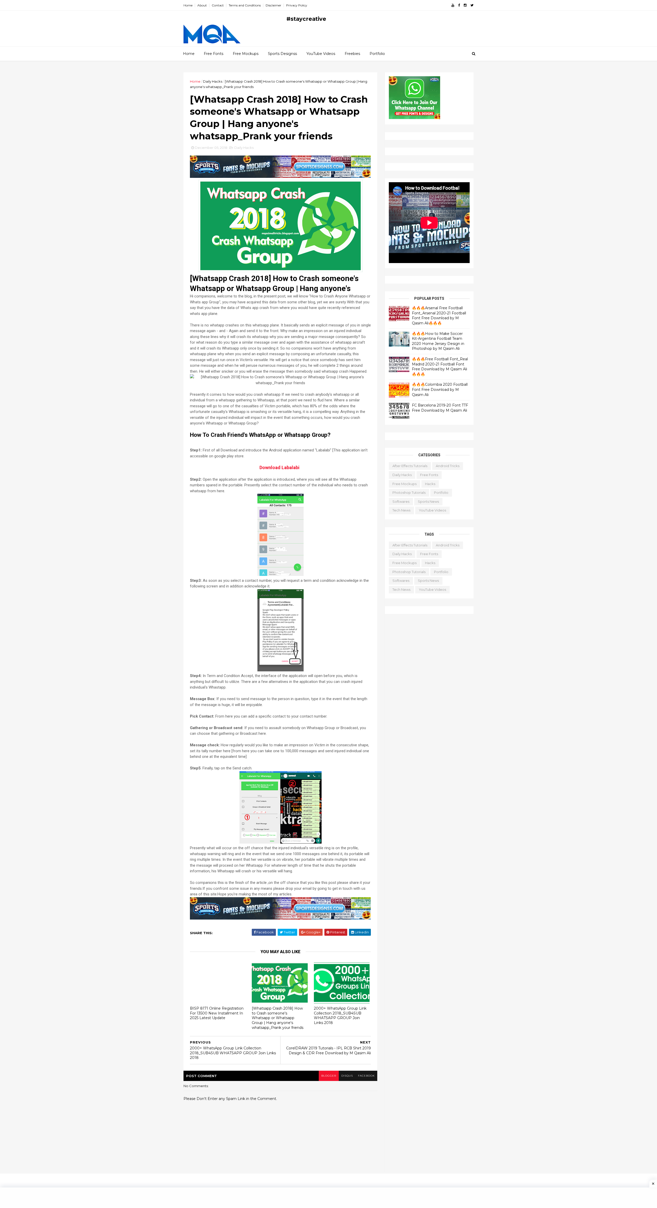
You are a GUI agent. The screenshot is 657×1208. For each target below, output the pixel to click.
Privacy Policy (296, 5)
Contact (218, 5)
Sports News (428, 501)
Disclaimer (273, 5)
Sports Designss (282, 53)
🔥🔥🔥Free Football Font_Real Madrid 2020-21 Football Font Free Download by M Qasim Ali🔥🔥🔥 (440, 366)
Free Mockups (245, 53)
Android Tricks (447, 466)
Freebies (352, 53)
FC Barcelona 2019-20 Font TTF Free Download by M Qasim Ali (440, 408)
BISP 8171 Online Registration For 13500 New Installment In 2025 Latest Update (217, 1013)
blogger (328, 1075)
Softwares (400, 501)
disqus (347, 1075)
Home (187, 5)
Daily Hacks (212, 81)
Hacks (430, 484)
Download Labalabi (279, 467)
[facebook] (459, 5)
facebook (366, 1075)
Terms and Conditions (245, 5)
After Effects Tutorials (409, 466)
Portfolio (377, 53)
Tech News (401, 510)
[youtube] (452, 5)
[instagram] (465, 5)
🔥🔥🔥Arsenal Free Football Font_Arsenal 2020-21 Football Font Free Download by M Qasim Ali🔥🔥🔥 (439, 315)
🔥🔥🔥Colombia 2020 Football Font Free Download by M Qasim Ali (440, 389)
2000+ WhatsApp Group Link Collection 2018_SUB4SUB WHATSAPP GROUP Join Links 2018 (340, 1015)
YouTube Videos (320, 53)
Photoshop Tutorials (409, 492)
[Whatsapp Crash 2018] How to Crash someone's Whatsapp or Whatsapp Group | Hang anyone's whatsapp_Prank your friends (277, 1018)
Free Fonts (213, 53)
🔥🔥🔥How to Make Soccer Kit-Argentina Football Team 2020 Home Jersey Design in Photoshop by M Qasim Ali (438, 341)
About (202, 5)
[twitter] (472, 5)
